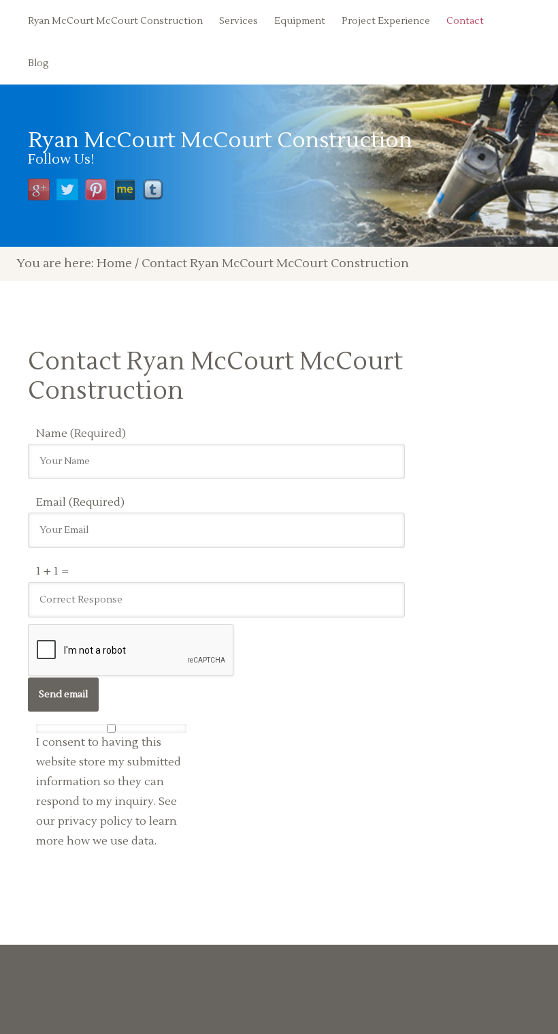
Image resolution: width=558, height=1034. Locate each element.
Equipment (299, 21)
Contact (465, 21)
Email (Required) (80, 502)
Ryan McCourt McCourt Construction (115, 21)
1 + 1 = (52, 571)
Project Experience (386, 21)
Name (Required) (81, 433)
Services (238, 21)
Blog (38, 63)
